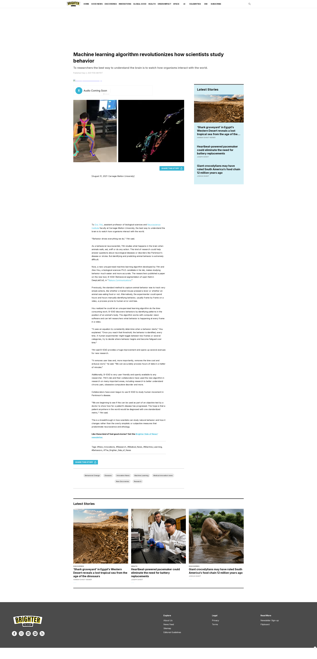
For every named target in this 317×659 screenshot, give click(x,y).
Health (152, 4)
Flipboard (265, 624)
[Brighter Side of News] (73, 4)
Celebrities (195, 4)
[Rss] (42, 633)
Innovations (125, 4)
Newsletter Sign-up (270, 620)
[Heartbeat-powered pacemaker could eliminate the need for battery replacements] (158, 536)
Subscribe (216, 4)
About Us (167, 620)
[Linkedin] (28, 633)
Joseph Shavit (203, 157)
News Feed (168, 624)
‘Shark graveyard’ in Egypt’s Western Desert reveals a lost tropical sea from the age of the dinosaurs (217, 131)
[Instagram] (21, 633)
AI (184, 4)
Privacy (215, 620)
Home (86, 4)
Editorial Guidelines (172, 632)
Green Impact (164, 4)
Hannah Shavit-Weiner (206, 137)
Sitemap (167, 628)
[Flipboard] (35, 633)
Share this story (170, 168)
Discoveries (111, 4)
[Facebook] (14, 633)
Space (176, 4)
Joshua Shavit (203, 176)
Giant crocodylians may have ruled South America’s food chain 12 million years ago (218, 169)
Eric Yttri (99, 224)
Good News (97, 4)
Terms (215, 624)
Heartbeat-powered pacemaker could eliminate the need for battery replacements (217, 150)
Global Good (139, 4)
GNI (205, 4)
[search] (249, 3)
